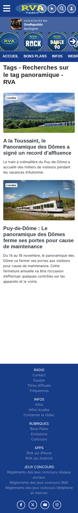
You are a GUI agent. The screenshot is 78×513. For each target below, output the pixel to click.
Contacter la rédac (39, 415)
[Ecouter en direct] (52, 8)
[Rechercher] (61, 8)
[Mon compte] (71, 8)
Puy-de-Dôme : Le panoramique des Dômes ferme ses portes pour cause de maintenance (38, 237)
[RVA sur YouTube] (45, 505)
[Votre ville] (42, 8)
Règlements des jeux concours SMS (39, 482)
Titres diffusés (39, 385)
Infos (57, 56)
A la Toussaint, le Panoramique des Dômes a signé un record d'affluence (37, 147)
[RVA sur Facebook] (21, 505)
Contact (39, 375)
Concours (39, 439)
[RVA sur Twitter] (33, 505)
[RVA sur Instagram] (57, 505)
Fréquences (39, 390)
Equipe (39, 380)
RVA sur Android (39, 458)
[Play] (5, 38)
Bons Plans (35, 56)
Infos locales (39, 409)
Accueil (10, 56)
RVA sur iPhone (39, 453)
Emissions (39, 434)
